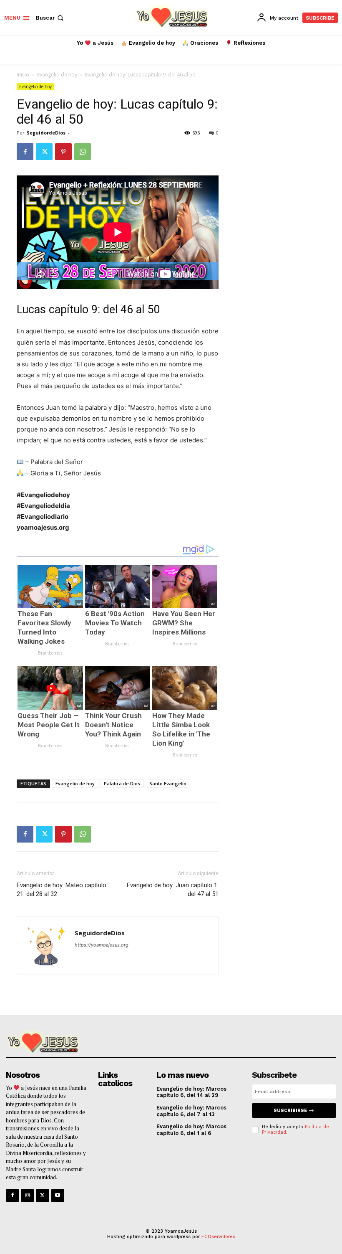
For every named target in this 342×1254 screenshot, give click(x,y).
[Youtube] (57, 1195)
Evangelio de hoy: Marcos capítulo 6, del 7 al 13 (191, 1110)
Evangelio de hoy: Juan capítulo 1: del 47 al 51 (173, 889)
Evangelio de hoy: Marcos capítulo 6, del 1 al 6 (191, 1129)
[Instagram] (27, 1195)
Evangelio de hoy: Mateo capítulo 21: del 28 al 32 (61, 889)
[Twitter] (44, 151)
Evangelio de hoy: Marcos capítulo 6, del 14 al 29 (191, 1092)
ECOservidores (218, 1236)
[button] (50, 18)
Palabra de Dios (122, 783)
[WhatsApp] (82, 151)
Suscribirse (290, 1110)
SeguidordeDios (46, 132)
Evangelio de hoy (57, 74)
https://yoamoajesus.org (101, 945)
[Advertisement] (277, 232)
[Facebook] (25, 151)
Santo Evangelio (167, 783)
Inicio (23, 74)
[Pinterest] (63, 151)
